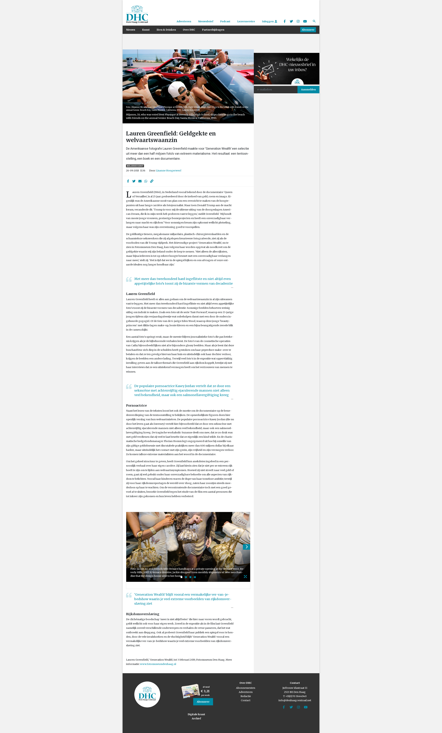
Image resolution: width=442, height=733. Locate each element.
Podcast (225, 21)
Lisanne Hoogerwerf (168, 170)
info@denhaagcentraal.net (294, 700)
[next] (246, 547)
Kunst (146, 29)
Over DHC (189, 29)
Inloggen (268, 21)
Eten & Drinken (166, 29)
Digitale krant (196, 714)
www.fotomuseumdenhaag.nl (158, 664)
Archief (196, 718)
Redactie (246, 696)
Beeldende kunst (135, 166)
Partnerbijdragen (213, 29)
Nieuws (130, 29)
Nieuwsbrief (205, 21)
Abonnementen (245, 687)
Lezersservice (246, 21)
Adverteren (184, 21)
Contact (245, 700)
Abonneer (308, 29)
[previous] (129, 547)
